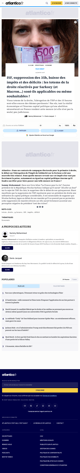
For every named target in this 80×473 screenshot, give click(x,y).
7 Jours (74, 279)
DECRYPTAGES (7, 436)
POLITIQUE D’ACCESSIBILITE (49, 457)
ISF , (26, 212)
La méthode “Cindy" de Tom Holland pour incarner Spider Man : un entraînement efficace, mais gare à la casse (40, 320)
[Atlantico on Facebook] (37, 405)
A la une (31, 65)
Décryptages (39, 65)
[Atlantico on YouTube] (55, 405)
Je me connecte (71, 3)
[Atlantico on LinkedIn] (43, 405)
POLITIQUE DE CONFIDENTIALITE (51, 453)
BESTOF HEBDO (7, 457)
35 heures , (19, 212)
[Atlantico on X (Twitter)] (31, 405)
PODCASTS (6, 453)
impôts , (31, 212)
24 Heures (65, 279)
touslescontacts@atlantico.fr (40, 411)
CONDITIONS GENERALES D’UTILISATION (53, 465)
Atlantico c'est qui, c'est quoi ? (15, 423)
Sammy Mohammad (34, 116)
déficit (37, 212)
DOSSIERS (5, 440)
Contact (60, 423)
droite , (11, 212)
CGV (41, 436)
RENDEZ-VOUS (7, 444)
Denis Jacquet (49, 116)
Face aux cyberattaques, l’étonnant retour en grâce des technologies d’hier (34, 293)
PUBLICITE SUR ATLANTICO (49, 444)
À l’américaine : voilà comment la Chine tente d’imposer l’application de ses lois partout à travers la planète (40, 301)
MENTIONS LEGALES (47, 440)
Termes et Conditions (50, 395)
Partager (22, 130)
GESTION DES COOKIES (47, 448)
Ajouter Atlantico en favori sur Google (41, 135)
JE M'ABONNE (56, 3)
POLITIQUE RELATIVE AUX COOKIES (51, 461)
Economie (48, 65)
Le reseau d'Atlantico (42, 423)
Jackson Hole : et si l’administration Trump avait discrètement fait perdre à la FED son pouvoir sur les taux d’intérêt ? (38, 329)
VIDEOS (4, 448)
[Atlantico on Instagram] (49, 405)
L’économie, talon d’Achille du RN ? (18, 346)
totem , (5, 212)
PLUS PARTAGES (59, 286)
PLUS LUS (21, 286)
